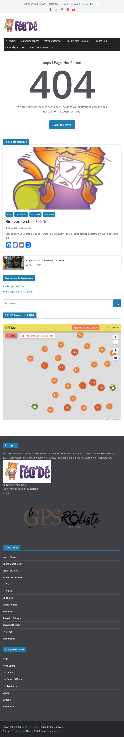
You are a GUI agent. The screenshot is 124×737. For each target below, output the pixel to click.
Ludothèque (11, 47)
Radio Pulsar (9, 706)
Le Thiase (8, 597)
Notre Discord (10, 557)
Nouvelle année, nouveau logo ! (77, 3)
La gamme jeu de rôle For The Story (45, 260)
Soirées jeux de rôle (13, 286)
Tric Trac (7, 631)
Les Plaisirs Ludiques (78, 40)
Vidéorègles (9, 638)
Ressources (28, 47)
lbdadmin (28, 228)
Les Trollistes (10, 686)
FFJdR (5, 658)
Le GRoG (7, 591)
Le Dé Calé (101, 40)
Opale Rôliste (10, 604)
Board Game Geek (12, 563)
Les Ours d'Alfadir (12, 679)
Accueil (12, 40)
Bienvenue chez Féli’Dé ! (27, 221)
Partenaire (35, 214)
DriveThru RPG (11, 570)
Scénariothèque (11, 624)
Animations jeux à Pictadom (18, 291)
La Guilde (8, 672)
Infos (9, 214)
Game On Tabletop (13, 577)
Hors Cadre (9, 665)
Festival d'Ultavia (51, 40)
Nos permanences (29, 40)
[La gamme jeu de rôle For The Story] (13, 263)
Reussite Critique (12, 618)
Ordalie (7, 699)
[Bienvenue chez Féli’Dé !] (62, 178)
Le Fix (6, 584)
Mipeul (6, 692)
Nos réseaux (44, 47)
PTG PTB (7, 611)
